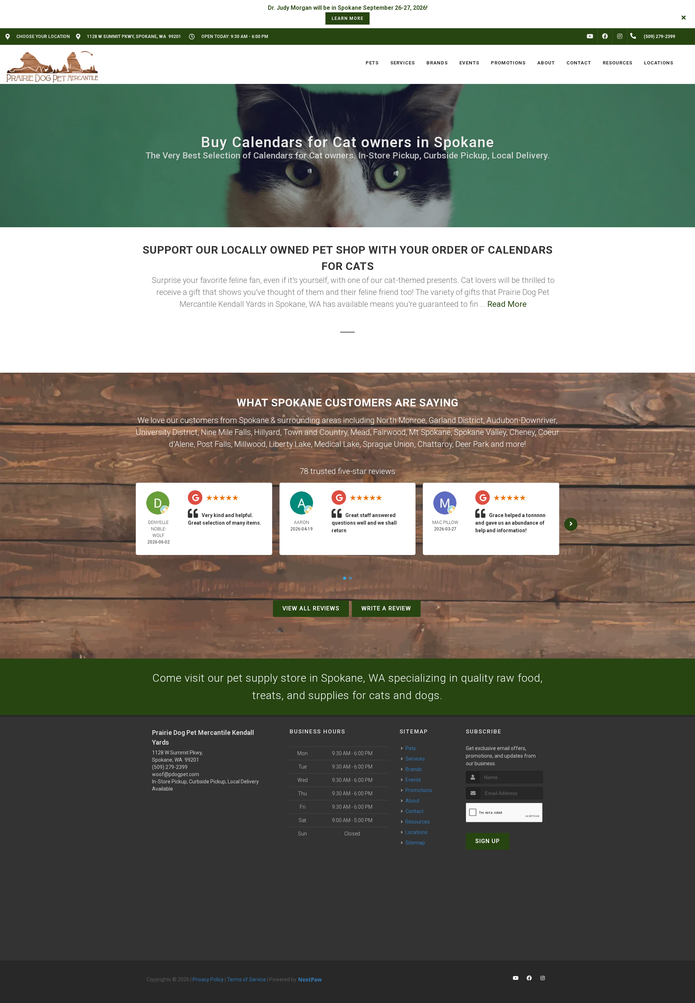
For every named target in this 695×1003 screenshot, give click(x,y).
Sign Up (487, 841)
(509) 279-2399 (170, 767)
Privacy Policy (208, 979)
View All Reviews (311, 608)
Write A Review (386, 608)
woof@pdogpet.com (175, 774)
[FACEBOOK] (605, 36)
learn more (347, 18)
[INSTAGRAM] (619, 36)
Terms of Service (246, 979)
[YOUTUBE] (590, 36)
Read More (507, 304)
